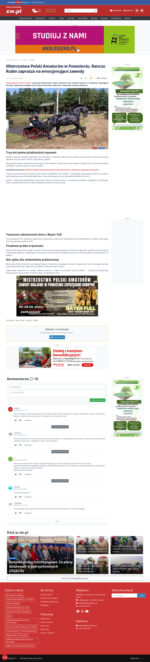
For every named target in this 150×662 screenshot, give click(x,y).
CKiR (27, 608)
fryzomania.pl (47, 622)
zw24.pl (127, 18)
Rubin (35, 320)
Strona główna (25, 18)
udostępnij (102, 78)
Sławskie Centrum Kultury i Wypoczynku (18, 621)
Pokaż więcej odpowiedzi (60, 427)
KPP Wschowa (12, 631)
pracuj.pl (45, 626)
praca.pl (45, 629)
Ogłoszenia (82, 18)
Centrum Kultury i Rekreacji (18, 612)
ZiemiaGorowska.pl (37, 2)
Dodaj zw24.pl (58, 337)
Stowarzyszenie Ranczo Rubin (18, 83)
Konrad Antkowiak (14, 608)
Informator (116, 18)
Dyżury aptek (47, 594)
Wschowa (10, 320)
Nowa (17, 320)
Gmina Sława (11, 635)
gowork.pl (46, 618)
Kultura (71, 18)
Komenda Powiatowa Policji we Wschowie (19, 640)
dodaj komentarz (98, 400)
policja (9, 627)
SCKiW (8, 616)
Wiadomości (40, 18)
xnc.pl (141, 658)
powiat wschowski (14, 599)
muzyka (31, 646)
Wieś (23, 320)
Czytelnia (29, 599)
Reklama (94, 18)
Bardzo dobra (51, 11)
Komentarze (117, 10)
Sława (19, 595)
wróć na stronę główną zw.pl (75, 578)
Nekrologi (129, 10)
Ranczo (29, 320)
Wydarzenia (24, 60)
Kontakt (104, 18)
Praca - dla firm (48, 633)
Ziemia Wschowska (12, 60)
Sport (61, 18)
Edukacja (23, 635)
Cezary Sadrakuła (28, 631)
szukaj (141, 595)
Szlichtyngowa (12, 604)
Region (52, 18)
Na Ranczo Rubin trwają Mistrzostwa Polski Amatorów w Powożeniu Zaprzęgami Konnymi (62, 170)
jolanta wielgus (21, 627)
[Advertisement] (127, 251)
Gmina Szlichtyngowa (15, 646)
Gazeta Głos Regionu (50, 598)
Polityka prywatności (50, 602)
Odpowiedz (27, 420)
